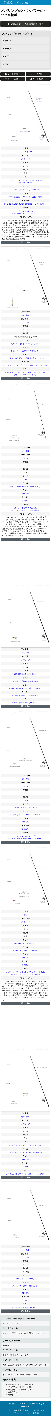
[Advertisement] (25, 562)
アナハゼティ (25, 1117)
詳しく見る (25, 242)
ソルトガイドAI (25, 152)
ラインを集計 (11, 78)
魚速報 (25, 1410)
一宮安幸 (25, 653)
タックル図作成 (15, 1410)
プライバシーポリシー (22, 1413)
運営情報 (36, 1413)
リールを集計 (36, 74)
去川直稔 (25, 451)
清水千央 (25, 315)
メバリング (25, 159)
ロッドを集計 (11, 74)
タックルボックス (37, 1410)
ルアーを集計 (36, 78)
